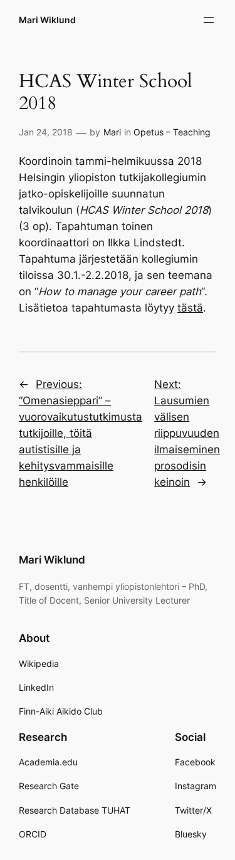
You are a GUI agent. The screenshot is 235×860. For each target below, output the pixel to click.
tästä (190, 308)
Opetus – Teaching (172, 132)
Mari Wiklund (47, 19)
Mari (112, 132)
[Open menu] (208, 20)
